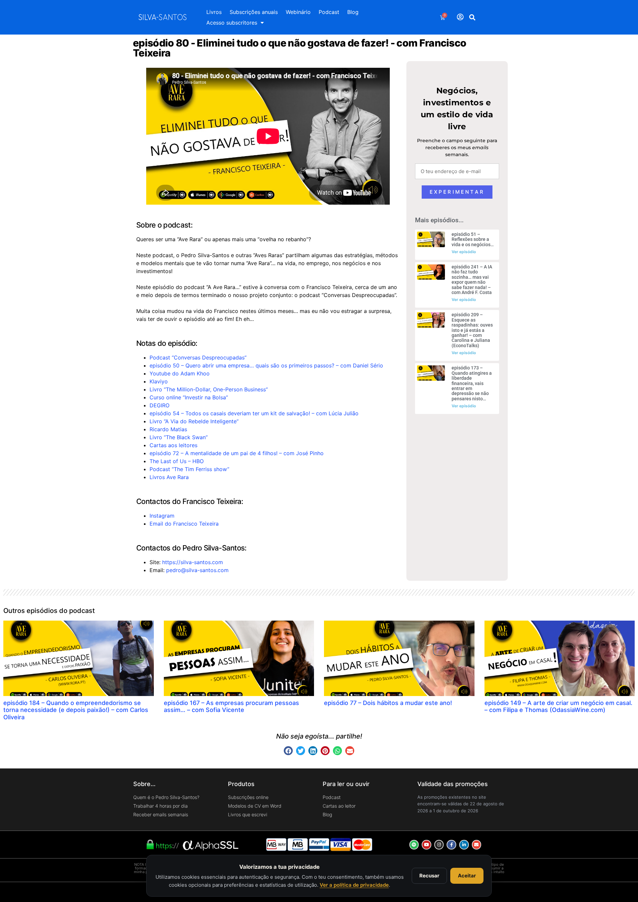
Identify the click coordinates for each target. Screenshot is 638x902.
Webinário (298, 12)
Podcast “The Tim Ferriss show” (189, 469)
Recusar (429, 875)
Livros (214, 12)
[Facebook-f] (451, 845)
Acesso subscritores (231, 22)
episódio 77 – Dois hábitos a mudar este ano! (388, 702)
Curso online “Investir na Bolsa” (189, 397)
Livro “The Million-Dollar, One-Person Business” (209, 389)
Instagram (162, 515)
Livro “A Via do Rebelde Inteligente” (194, 421)
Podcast (329, 12)
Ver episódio (464, 251)
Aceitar (467, 875)
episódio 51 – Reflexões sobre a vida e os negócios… (473, 239)
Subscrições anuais (254, 12)
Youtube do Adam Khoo (180, 373)
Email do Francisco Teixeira (184, 523)
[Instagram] (439, 845)
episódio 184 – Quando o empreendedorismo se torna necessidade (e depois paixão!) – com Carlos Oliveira (75, 710)
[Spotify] (414, 845)
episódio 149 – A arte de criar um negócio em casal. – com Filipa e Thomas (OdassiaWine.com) (558, 706)
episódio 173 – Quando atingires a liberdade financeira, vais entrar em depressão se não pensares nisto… (472, 383)
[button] (472, 17)
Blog (353, 12)
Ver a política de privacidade (354, 885)
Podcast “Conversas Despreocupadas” (198, 357)
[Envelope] (476, 845)
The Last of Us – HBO (177, 461)
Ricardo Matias (168, 429)
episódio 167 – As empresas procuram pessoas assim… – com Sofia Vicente (231, 706)
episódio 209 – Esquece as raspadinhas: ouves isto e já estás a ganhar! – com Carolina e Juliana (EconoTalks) (472, 330)
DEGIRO (159, 405)
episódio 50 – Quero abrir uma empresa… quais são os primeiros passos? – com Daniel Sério (266, 365)
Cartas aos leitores (173, 445)
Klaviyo (159, 381)
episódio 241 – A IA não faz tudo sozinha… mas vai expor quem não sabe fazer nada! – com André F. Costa (472, 279)
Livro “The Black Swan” (179, 437)
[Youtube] (426, 845)
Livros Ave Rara (169, 477)
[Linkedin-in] (464, 845)
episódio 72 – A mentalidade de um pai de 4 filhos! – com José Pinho (237, 453)
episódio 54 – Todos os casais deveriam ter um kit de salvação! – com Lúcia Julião (254, 413)
